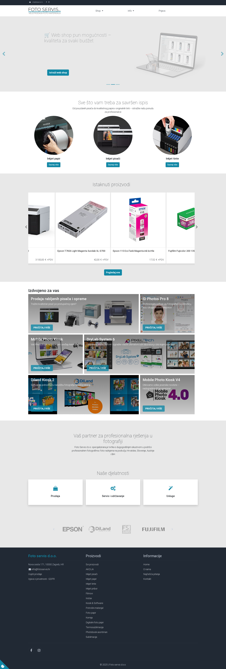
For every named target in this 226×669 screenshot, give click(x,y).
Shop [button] (98, 10)
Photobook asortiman (96, 632)
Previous (26, 227)
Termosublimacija (94, 627)
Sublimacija (91, 637)
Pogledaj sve (113, 272)
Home (146, 564)
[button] (2, 54)
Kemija (89, 617)
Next (197, 227)
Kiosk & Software (94, 603)
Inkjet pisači (91, 574)
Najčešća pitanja (151, 574)
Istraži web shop (45, 72)
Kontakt (147, 579)
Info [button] (130, 10)
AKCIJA (90, 569)
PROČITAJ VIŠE (41, 327)
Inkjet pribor (92, 588)
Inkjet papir (91, 579)
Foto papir (91, 612)
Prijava (162, 10)
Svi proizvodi (92, 564)
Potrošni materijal (94, 608)
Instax (89, 598)
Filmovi (89, 593)
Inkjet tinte (91, 583)
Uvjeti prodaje (35, 574)
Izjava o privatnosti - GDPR (41, 579)
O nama (147, 569)
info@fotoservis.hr (37, 2)
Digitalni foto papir (95, 622)
